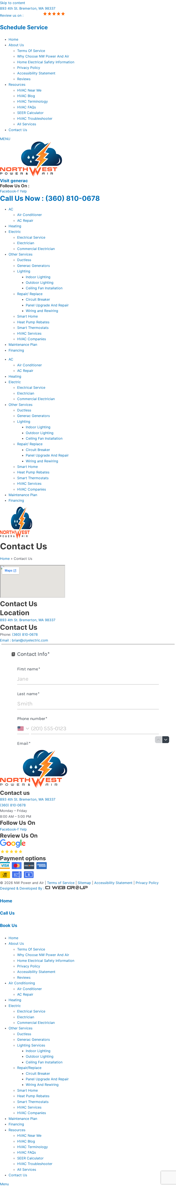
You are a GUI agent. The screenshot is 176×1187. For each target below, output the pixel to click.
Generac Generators (33, 265)
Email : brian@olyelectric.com (24, 640)
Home (13, 39)
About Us (16, 45)
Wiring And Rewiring (42, 1084)
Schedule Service (24, 27)
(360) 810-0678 (25, 634)
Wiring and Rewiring (42, 311)
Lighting (23, 271)
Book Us (8, 925)
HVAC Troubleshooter (34, 118)
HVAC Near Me (29, 90)
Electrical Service (31, 237)
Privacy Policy (28, 67)
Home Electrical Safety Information (45, 62)
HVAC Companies (31, 339)
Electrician (25, 243)
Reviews (23, 79)
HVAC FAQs (26, 107)
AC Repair (25, 220)
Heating (15, 226)
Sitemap (85, 883)
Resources (17, 84)
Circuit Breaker (38, 299)
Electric (15, 231)
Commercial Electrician (36, 249)
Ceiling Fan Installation (44, 288)
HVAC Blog (26, 96)
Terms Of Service (31, 51)
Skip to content (12, 3)
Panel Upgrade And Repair (47, 305)
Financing (16, 350)
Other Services (20, 254)
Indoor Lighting (38, 277)
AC (11, 209)
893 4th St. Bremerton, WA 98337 (27, 8)
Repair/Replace (29, 1068)
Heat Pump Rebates (33, 322)
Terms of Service (60, 883)
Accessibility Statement (36, 73)
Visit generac (14, 180)
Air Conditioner (29, 215)
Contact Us (18, 130)
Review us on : (12, 15)
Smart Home (27, 316)
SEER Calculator (30, 113)
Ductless (24, 260)
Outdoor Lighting (39, 282)
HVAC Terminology (32, 101)
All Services (26, 124)
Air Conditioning (22, 983)
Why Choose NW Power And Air (43, 56)
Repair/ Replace (29, 294)
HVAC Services (29, 333)
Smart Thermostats (33, 327)
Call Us (7, 913)
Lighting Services (31, 1045)
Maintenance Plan (23, 344)
